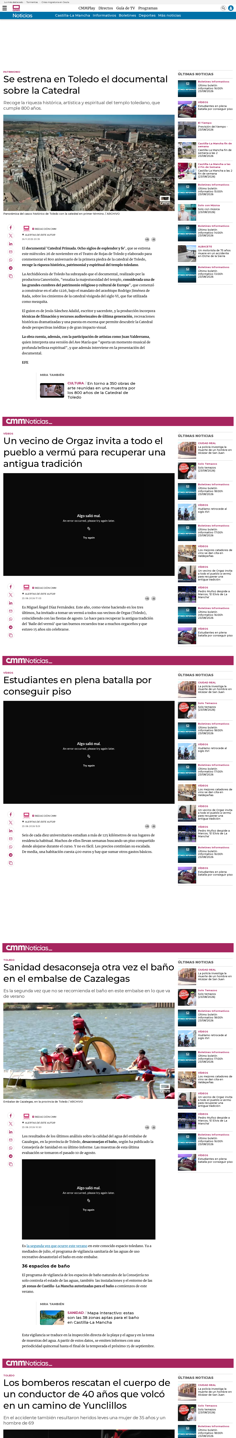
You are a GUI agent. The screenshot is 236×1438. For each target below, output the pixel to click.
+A (147, 239)
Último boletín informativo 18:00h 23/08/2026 (210, 491)
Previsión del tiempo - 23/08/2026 (213, 128)
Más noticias (169, 15)
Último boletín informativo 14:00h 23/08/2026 (210, 232)
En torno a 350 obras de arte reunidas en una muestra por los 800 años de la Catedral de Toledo (101, 390)
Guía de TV (126, 8)
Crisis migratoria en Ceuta (55, 2)
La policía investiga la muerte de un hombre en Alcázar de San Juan (215, 450)
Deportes (147, 15)
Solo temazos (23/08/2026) (207, 469)
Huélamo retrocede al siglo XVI (212, 510)
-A (153, 239)
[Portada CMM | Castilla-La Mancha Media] (16, 8)
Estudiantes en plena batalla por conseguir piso (215, 108)
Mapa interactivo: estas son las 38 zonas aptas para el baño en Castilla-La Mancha (103, 1318)
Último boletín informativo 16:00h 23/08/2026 (210, 88)
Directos (106, 8)
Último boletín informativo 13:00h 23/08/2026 (210, 274)
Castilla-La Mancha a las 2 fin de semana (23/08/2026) (215, 173)
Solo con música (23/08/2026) (209, 211)
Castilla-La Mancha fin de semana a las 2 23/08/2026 (215, 153)
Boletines (127, 15)
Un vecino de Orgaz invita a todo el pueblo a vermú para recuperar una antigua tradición (215, 575)
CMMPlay (88, 8)
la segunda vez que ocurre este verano (57, 1246)
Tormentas (32, 2)
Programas (148, 8)
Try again (89, 537)
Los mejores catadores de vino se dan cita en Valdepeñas (215, 553)
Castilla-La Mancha (72, 15)
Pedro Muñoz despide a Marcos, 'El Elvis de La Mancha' (214, 594)
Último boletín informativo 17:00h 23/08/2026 (210, 532)
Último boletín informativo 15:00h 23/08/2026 (210, 191)
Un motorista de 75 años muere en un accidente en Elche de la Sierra (214, 253)
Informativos (104, 15)
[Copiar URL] (89, 529)
